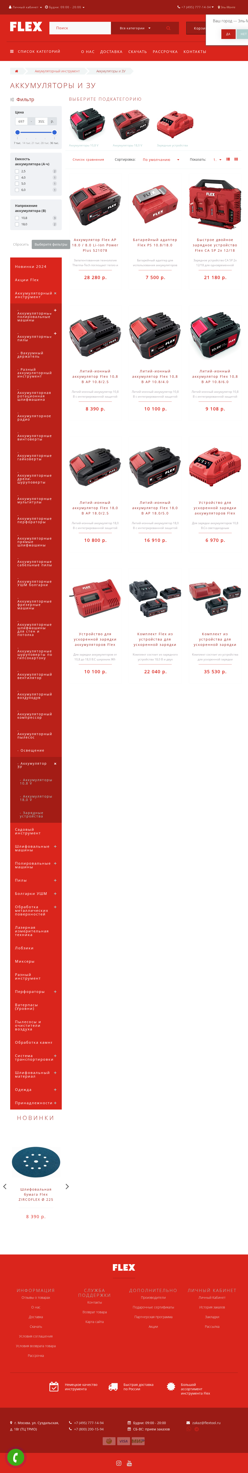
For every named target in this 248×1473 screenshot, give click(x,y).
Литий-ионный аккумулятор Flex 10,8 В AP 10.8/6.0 (215, 376)
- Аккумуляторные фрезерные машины (34, 603)
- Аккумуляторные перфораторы (34, 518)
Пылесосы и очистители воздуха (28, 1025)
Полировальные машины (33, 865)
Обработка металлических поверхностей (31, 910)
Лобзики (24, 947)
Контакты (195, 51)
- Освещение (31, 750)
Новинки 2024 (31, 266)
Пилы (21, 880)
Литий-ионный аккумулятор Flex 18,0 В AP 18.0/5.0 (155, 507)
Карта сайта (94, 1321)
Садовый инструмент (28, 831)
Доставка (111, 51)
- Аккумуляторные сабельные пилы (34, 561)
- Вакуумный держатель (30, 355)
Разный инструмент (28, 976)
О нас (88, 51)
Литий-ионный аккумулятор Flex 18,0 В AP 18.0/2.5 (95, 507)
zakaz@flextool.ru (206, 1422)
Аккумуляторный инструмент (34, 295)
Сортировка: (125, 159)
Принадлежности (34, 1102)
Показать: (198, 159)
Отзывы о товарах (36, 1297)
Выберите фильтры (51, 244)
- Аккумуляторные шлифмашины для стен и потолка (34, 628)
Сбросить (21, 244)
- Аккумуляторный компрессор (34, 714)
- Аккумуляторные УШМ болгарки (34, 581)
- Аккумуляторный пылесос (34, 734)
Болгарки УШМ (31, 893)
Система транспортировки (34, 1057)
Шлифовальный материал (32, 1074)
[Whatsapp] (188, 1428)
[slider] (18, 132)
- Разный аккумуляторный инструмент (34, 372)
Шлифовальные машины (32, 848)
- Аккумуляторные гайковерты (34, 455)
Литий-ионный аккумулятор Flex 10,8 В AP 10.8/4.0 (155, 376)
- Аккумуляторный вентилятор (34, 674)
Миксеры (25, 961)
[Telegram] (196, 1429)
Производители (153, 1297)
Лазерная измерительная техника (32, 931)
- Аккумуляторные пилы (34, 336)
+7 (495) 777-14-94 (89, 1422)
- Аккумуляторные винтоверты (34, 435)
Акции (153, 1326)
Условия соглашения (36, 1336)
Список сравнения (88, 159)
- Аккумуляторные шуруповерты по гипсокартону (34, 652)
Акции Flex (27, 279)
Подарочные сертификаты (153, 1307)
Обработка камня (34, 1042)
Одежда (23, 1089)
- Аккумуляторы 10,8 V (36, 782)
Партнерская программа (153, 1316)
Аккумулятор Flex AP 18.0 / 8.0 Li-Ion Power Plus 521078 (95, 245)
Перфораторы (30, 991)
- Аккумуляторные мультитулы (34, 498)
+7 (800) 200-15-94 (89, 1429)
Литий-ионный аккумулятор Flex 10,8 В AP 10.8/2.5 (95, 376)
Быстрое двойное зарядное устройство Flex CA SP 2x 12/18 (215, 245)
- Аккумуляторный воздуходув (34, 694)
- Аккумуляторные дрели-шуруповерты (34, 477)
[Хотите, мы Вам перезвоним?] (16, 1457)
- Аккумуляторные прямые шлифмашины (34, 540)
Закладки (212, 1316)
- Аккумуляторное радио (34, 416)
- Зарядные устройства (32, 814)
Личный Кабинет (212, 1297)
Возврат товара (95, 1312)
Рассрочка (165, 51)
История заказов (212, 1307)
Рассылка (212, 1326)
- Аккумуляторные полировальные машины (34, 315)
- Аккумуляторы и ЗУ (35, 765)
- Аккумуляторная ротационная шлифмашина (34, 394)
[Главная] (16, 71)
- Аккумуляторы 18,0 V (36, 798)
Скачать (137, 51)
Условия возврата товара (36, 1346)
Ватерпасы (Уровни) (26, 1006)
